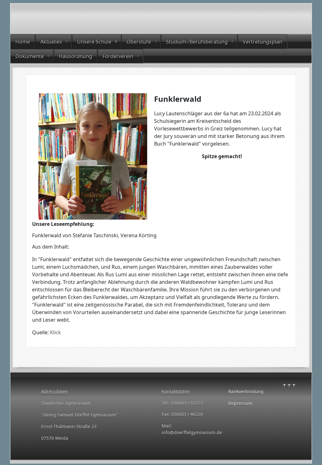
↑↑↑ (289, 385)
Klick (55, 332)
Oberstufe (138, 41)
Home (22, 41)
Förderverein (118, 56)
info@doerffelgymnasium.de (192, 432)
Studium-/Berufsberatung (197, 41)
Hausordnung (75, 56)
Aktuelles (51, 41)
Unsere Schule (94, 41)
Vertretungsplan (262, 41)
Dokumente (29, 56)
